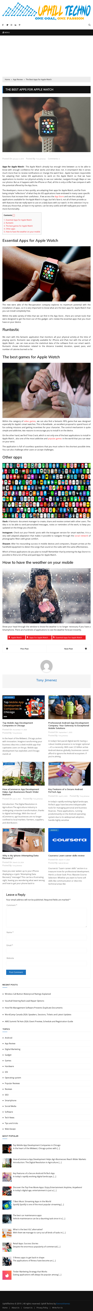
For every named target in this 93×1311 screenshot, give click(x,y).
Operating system (13, 1078)
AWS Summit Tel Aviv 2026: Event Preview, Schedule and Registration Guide (39, 1021)
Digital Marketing (12, 1049)
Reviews (8, 1089)
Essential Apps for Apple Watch (18, 220)
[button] (14, 215)
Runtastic (8, 223)
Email (10, 945)
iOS (6, 830)
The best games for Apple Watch (18, 226)
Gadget (8, 1055)
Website (10, 958)
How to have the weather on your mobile (22, 231)
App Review (9, 697)
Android (54, 697)
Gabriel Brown (63, 863)
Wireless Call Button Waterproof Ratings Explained (28, 994)
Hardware (9, 1066)
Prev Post (24, 649)
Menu (7, 32)
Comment (12, 905)
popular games (55, 438)
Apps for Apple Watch (38, 637)
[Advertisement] (46, 56)
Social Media (10, 1106)
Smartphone (10, 1100)
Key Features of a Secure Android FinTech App (65, 790)
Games (8, 1061)
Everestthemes (63, 1303)
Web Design (10, 1129)
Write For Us (57, 1308)
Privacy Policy (42, 1308)
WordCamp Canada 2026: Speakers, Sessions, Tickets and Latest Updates (38, 1014)
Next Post (68, 649)
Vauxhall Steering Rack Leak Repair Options (24, 1000)
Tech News (9, 1118)
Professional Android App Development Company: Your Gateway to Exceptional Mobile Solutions (68, 725)
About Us (15, 1308)
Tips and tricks (11, 1123)
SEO (6, 1095)
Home (5, 1308)
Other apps (9, 229)
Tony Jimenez (41, 159)
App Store (59, 196)
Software (9, 1112)
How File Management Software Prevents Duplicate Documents (34, 1007)
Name (10, 932)
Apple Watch (16, 637)
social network (81, 535)
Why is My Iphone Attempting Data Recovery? (20, 857)
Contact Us (27, 1308)
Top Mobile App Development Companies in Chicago (17, 724)
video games (30, 421)
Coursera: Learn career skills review (66, 855)
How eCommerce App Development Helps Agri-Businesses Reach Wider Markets (20, 792)
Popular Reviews (12, 1083)
